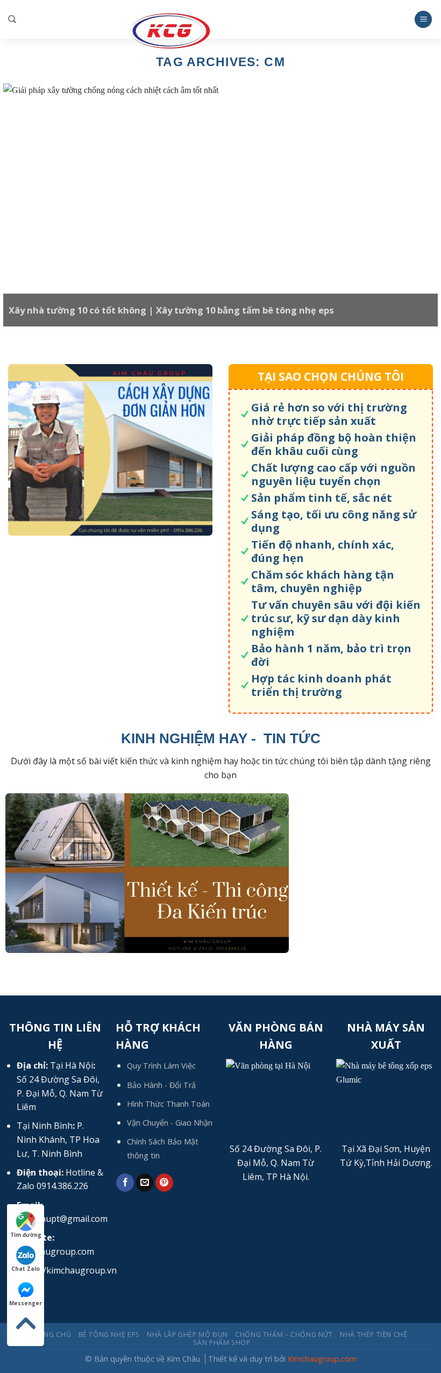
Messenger (25, 1303)
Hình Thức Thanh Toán (168, 1104)
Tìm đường (25, 1235)
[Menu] (423, 20)
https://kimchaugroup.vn (67, 1270)
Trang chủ (51, 1334)
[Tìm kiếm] (12, 19)
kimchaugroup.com (55, 1251)
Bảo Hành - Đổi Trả (161, 1085)
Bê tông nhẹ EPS (109, 1334)
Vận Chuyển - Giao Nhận (169, 1123)
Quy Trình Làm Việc (161, 1066)
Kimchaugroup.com (322, 1359)
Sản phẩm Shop (221, 1342)
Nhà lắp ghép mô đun (187, 1334)
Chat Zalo (25, 1268)
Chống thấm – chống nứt (283, 1334)
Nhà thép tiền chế (373, 1334)
